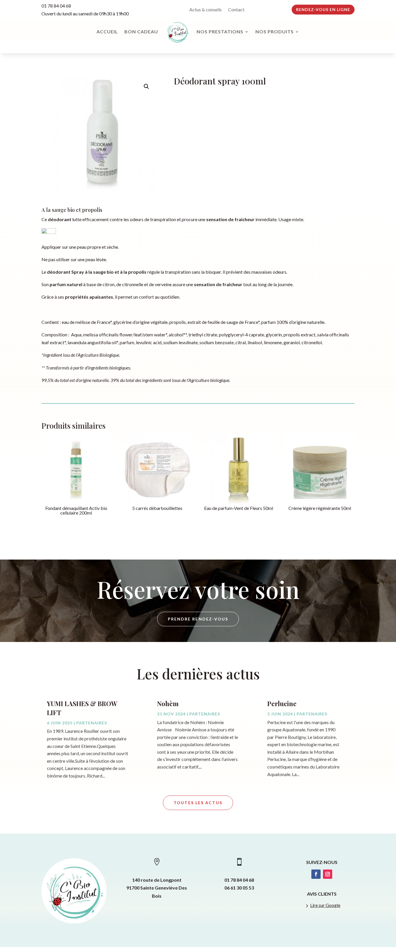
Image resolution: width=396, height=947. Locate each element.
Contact (236, 10)
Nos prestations (220, 31)
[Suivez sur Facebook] (316, 874)
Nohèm (168, 703)
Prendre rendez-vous (198, 618)
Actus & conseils (205, 10)
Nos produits (274, 31)
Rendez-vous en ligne (323, 9)
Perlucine (282, 703)
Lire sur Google (325, 905)
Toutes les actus (198, 802)
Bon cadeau (141, 31)
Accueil (107, 31)
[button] (146, 86)
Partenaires (91, 722)
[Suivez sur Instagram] (327, 874)
